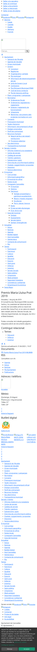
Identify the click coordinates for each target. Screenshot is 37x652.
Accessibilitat (9, 619)
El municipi (5, 523)
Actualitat (4, 540)
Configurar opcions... (8, 645)
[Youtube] (20, 17)
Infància (7, 581)
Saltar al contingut (10, 3)
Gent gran (8, 579)
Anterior (4, 413)
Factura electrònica (11, 521)
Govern (7, 471)
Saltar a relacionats (10, 8)
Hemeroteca (9, 555)
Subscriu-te (5, 431)
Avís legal (7, 617)
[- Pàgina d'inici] (13, 44)
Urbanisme (8, 591)
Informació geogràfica (12, 528)
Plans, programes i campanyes (15, 473)
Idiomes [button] (7, 20)
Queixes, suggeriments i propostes (17, 516)
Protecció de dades (11, 614)
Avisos (6, 365)
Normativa (8, 475)
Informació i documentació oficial (16, 485)
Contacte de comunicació (13, 557)
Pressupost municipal (12, 480)
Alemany (10, 29)
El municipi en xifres (11, 531)
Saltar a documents (10, 6)
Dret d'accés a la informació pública (17, 514)
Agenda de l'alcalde (11, 466)
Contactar (5, 15)
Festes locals (9, 533)
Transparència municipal (13, 497)
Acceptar (27, 649)
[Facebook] (5, 17)
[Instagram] (29, 17)
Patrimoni (8, 567)
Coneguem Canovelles (12, 535)
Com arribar (8, 526)
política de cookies (20, 642)
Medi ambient (9, 593)
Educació (7, 574)
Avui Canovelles (10, 552)
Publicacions (9, 372)
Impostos (7, 519)
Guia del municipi (10, 538)
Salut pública (9, 588)
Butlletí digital (9, 550)
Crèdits (7, 609)
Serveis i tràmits (7, 499)
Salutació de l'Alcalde (12, 463)
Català (9, 22)
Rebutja (9, 649)
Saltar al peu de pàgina (11, 11)
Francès (10, 32)
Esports (7, 576)
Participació (8, 564)
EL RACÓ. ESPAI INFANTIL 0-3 (18, 437)
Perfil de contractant (12, 490)
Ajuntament (5, 461)
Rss (5, 559)
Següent (10, 413)
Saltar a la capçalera (10, 1)
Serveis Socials (9, 586)
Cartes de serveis (10, 504)
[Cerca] (27, 51)
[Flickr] (13, 17)
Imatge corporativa (11, 487)
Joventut (7, 583)
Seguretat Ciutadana (12, 595)
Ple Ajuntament (10, 370)
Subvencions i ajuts (11, 511)
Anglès (10, 27)
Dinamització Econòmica (13, 600)
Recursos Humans (11, 492)
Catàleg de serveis (11, 507)
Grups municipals (10, 468)
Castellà (10, 24)
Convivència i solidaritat (13, 598)
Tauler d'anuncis (10, 483)
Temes (3, 562)
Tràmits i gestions (11, 509)
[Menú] (2, 54)
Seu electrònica (10, 495)
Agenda (7, 362)
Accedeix (4, 389)
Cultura (7, 569)
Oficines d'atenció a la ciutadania (16, 502)
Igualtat (7, 571)
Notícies (7, 367)
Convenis (7, 478)
